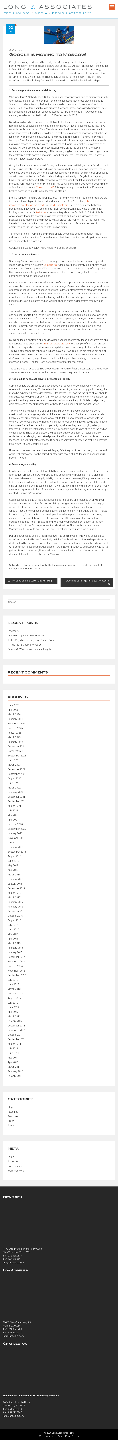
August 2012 (14, 998)
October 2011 (15, 1034)
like (49, 565)
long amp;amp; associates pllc (67, 565)
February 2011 (15, 1071)
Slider (11, 1121)
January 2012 (15, 1021)
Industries (13, 1111)
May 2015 (13, 934)
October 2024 (15, 751)
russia (12, 568)
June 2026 (13, 705)
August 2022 (14, 778)
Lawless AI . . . (15, 631)
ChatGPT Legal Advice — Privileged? (27, 635)
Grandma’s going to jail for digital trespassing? (88, 581)
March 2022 (14, 787)
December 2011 (16, 1025)
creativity (24, 565)
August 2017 (14, 892)
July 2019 (13, 842)
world (38, 568)
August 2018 (14, 856)
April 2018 (13, 870)
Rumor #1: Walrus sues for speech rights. (30, 649)
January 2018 (15, 883)
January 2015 (15, 952)
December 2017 (16, 888)
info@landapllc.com (13, 1262)
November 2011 (16, 1030)
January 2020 (15, 833)
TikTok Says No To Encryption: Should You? (31, 640)
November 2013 (16, 970)
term (32, 568)
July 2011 (13, 1048)
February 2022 (15, 792)
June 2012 (13, 1007)
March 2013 (14, 989)
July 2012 (13, 1002)
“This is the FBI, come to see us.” (25, 644)
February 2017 (15, 902)
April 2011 (13, 1062)
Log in (11, 1157)
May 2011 (13, 1057)
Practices (13, 1116)
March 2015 (14, 943)
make (85, 565)
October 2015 (15, 915)
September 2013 (17, 975)
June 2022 (13, 783)
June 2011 (13, 1053)
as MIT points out (58, 205)
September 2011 (17, 1039)
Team (11, 1125)
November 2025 (16, 723)
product (98, 565)
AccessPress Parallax (68, 1436)
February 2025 (15, 741)
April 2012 (13, 1011)
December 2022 (16, 769)
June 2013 (13, 984)
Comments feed (16, 1166)
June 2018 (13, 860)
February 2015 (15, 947)
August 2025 (14, 732)
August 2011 (14, 1043)
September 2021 (17, 801)
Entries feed (14, 1161)
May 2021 (13, 815)
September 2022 (17, 773)
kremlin (43, 565)
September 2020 (17, 828)
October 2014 (15, 966)
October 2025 (15, 728)
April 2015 (13, 938)
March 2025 (14, 737)
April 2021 (13, 819)
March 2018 (14, 874)
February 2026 (15, 719)
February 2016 (15, 906)
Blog (14, 565)
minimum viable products (57, 343)
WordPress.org (16, 1170)
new (91, 565)
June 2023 (13, 760)
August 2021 (14, 806)
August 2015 (14, 920)
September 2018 (17, 851)
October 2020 (15, 824)
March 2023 (14, 764)
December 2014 (16, 957)
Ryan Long (17, 50)
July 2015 (13, 924)
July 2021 (13, 810)
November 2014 (16, 961)
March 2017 (14, 897)
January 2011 (15, 1076)
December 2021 (16, 796)
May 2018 (13, 865)
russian (20, 568)
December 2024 (16, 746)
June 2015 (13, 929)
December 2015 (16, 911)
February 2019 (15, 847)
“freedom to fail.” (45, 187)
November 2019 (16, 838)
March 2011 (14, 1066)
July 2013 (13, 979)
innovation (34, 565)
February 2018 (15, 879)
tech (27, 568)
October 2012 (15, 993)
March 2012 (14, 1016)
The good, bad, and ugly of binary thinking (32, 581)
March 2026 (14, 714)
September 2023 (17, 755)
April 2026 (13, 709)
